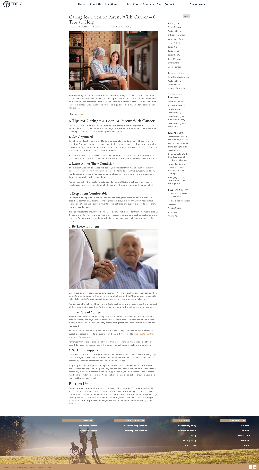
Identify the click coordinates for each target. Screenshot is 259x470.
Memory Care (174, 43)
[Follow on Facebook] (250, 467)
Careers (147, 4)
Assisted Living (174, 31)
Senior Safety (126, 27)
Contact (169, 4)
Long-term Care (95, 27)
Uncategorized (174, 67)
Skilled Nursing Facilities (178, 77)
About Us (95, 4)
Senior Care (105, 27)
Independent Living (176, 35)
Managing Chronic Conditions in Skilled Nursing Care (177, 180)
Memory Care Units (176, 88)
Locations (111, 4)
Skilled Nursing (174, 59)
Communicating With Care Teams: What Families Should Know (177, 157)
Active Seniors (174, 27)
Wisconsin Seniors (176, 101)
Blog (159, 4)
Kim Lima (74, 27)
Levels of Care (130, 4)
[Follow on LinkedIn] (254, 467)
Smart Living (173, 63)
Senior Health (116, 27)
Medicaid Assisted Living (179, 201)
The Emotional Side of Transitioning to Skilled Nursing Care (178, 147)
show (81, 114)
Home (82, 4)
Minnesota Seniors (176, 105)
